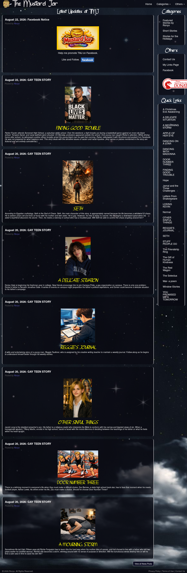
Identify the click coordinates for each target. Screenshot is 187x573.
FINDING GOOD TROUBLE (168, 172)
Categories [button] (163, 4)
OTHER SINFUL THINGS (167, 220)
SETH (166, 236)
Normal (167, 212)
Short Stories (170, 30)
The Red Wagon (167, 269)
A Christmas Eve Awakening (171, 110)
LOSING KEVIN (167, 205)
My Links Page (171, 64)
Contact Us (169, 59)
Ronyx (17, 23)
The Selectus (170, 275)
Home (148, 4)
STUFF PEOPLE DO (170, 242)
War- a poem (170, 281)
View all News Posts (143, 563)
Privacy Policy (154, 571)
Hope (166, 180)
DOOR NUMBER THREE (168, 161)
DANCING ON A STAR (170, 142)
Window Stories (171, 286)
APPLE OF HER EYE (169, 134)
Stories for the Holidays (170, 37)
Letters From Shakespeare (170, 197)
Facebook (168, 70)
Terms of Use (168, 571)
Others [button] (179, 4)
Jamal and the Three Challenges (170, 188)
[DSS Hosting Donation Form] (172, 84)
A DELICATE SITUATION (170, 118)
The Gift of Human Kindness (168, 259)
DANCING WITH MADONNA (169, 151)
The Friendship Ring (171, 250)
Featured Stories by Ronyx (168, 22)
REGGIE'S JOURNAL (168, 229)
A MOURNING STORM (171, 126)
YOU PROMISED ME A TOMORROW (170, 295)
